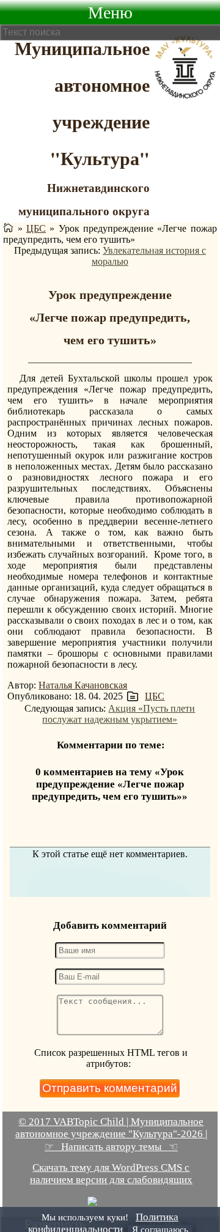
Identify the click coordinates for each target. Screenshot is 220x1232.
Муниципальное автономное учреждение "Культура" (82, 102)
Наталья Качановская (82, 685)
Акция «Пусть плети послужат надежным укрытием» (118, 714)
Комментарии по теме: (111, 745)
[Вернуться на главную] (8, 228)
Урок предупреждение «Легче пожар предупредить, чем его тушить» (109, 317)
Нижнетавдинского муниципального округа (84, 199)
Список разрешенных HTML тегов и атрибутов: (111, 1058)
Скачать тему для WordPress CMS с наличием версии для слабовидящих (111, 1174)
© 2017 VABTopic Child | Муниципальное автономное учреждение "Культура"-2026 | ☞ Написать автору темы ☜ (111, 1134)
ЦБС (36, 228)
